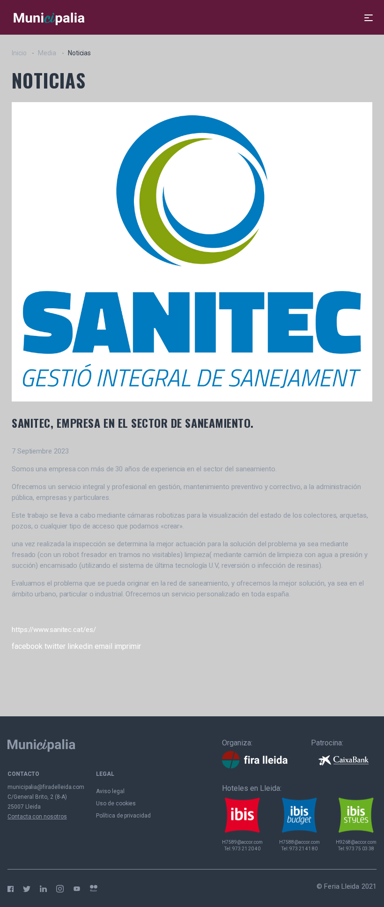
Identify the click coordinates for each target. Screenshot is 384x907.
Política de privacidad (123, 815)
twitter (55, 646)
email (103, 646)
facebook (27, 646)
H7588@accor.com (299, 842)
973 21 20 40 (246, 848)
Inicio (19, 53)
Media (47, 53)
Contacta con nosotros (37, 816)
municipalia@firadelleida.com (45, 787)
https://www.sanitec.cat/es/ (54, 629)
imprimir (127, 646)
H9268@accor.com (356, 842)
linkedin (80, 646)
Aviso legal (110, 791)
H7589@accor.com (242, 842)
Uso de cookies (116, 803)
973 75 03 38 (360, 848)
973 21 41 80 (303, 848)
